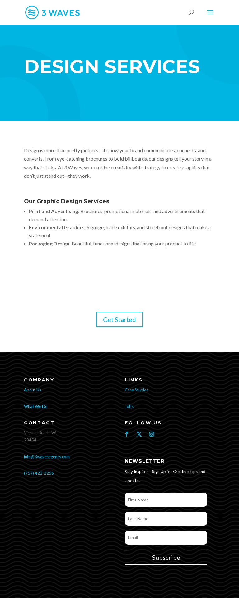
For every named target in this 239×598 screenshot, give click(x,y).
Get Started (119, 319)
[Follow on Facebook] (127, 434)
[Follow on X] (139, 434)
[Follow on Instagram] (152, 434)
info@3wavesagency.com (47, 456)
